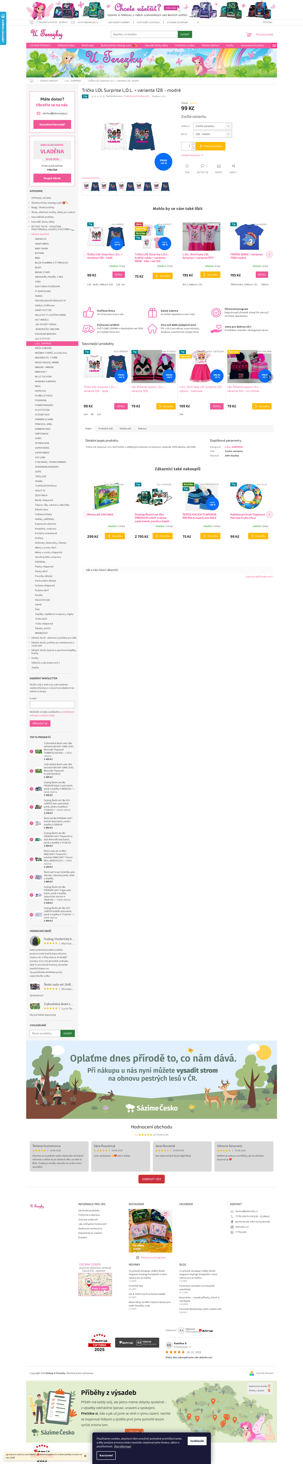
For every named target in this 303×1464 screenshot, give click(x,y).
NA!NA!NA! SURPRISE (45, 381)
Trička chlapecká (44, 624)
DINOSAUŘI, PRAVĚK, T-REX (49, 277)
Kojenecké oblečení (45, 524)
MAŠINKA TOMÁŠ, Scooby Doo (51, 353)
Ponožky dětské (43, 576)
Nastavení (106, 1455)
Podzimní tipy (136, 1286)
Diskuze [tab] (142, 428)
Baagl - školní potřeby (42, 207)
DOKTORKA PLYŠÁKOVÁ (47, 286)
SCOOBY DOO (42, 414)
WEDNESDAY (41, 633)
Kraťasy (39, 538)
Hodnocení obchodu (151, 1126)
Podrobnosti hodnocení (136, 96)
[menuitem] (40, 45)
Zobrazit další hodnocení (259, 577)
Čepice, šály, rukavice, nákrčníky (52, 505)
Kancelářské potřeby (42, 217)
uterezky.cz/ (242, 1227)
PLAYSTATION (42, 410)
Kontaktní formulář (52, 124)
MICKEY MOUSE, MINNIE (47, 362)
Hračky (35, 658)
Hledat (185, 34)
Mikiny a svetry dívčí (45, 547)
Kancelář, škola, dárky (43, 222)
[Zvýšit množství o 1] (193, 144)
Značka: (159, 96)
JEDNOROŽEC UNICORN (47, 329)
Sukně (38, 604)
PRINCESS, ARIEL (43, 424)
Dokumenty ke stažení (90, 1233)
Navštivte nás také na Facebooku (252, 1222)
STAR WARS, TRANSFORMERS (50, 462)
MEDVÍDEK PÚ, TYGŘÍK (46, 358)
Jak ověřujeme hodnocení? (92, 1224)
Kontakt (82, 1237)
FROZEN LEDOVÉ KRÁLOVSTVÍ (50, 300)
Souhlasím (197, 1441)
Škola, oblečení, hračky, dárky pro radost (53, 212)
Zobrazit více (151, 1179)
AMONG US (40, 239)
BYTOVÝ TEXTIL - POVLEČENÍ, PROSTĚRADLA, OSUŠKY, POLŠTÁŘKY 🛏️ (52, 228)
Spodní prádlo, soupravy (48, 557)
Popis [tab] (88, 428)
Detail (119, 274)
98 (92, 414)
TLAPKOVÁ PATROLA (46, 486)
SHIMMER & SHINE (44, 419)
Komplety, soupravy (45, 529)
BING (37, 258)
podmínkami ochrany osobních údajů (52, 713)
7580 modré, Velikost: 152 (243, 284)
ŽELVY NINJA (41, 495)
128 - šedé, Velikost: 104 (100, 284)
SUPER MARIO (42, 448)
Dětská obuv (41, 509)
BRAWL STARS (42, 272)
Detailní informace (190, 155)
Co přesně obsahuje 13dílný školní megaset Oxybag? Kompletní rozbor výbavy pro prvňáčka (148, 1274)
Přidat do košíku (213, 146)
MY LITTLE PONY (43, 376)
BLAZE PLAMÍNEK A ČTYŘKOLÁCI (51, 263)
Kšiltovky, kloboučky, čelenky (51, 543)
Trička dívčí (41, 619)
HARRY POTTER (43, 310)
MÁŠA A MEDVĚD (43, 348)
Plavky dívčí (41, 571)
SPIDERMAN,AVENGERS (47, 467)
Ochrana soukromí (177, 22)
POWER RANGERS (44, 405)
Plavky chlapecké (44, 566)
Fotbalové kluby (43, 514)
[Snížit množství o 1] (193, 148)
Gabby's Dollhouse (45, 305)
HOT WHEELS (42, 320)
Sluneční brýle (42, 600)
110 (99, 414)
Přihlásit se (40, 723)
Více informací (122, 1446)
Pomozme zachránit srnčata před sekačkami (197, 1287)
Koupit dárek (52, 178)
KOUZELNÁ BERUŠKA (45, 334)
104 (85, 414)
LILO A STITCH (42, 339)
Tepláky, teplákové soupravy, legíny (54, 614)
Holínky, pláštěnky (44, 519)
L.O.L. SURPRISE (43, 343)
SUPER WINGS (42, 453)
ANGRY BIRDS (42, 244)
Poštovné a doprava (148, 22)
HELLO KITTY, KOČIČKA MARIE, (51, 315)
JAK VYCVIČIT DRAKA (45, 324)
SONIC (38, 438)
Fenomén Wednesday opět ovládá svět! (200, 1309)
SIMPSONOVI (41, 434)
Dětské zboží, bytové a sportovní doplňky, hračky (54, 652)
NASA (38, 386)
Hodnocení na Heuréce (90, 1228)
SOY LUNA (40, 457)
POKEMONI (40, 400)
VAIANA (38, 481)
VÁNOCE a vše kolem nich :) (45, 663)
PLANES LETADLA (44, 395)
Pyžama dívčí (42, 590)
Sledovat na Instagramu (153, 1257)
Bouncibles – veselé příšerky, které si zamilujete (199, 1299)
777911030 (240, 1232)
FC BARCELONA (43, 291)
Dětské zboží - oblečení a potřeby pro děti (53, 638)
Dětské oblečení (40, 234)
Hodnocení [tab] (125, 428)
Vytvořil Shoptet (264, 1373)
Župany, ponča (43, 628)
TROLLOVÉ (40, 476)
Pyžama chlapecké (45, 585)
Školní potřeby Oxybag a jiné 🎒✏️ (49, 203)
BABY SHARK (41, 248)
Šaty (37, 609)
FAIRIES (39, 296)
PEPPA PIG (40, 391)
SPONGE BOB (42, 443)
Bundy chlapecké (44, 500)
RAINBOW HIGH (42, 429)
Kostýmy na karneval (46, 533)
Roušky (39, 595)
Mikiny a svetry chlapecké (48, 552)
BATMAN (39, 253)
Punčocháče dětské (45, 581)
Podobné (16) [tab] (106, 428)
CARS (38, 282)
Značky (35, 667)
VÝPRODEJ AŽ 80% (41, 198)
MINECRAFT (41, 372)
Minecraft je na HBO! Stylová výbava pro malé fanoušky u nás (150, 1304)
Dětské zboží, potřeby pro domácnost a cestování (52, 644)
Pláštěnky (40, 562)
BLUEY (38, 267)
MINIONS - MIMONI (44, 367)
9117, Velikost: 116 (192, 284)
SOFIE (38, 471)
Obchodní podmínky (119, 22)
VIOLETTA (40, 490)
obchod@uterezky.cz (246, 1211)
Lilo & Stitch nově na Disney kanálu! (147, 1294)
